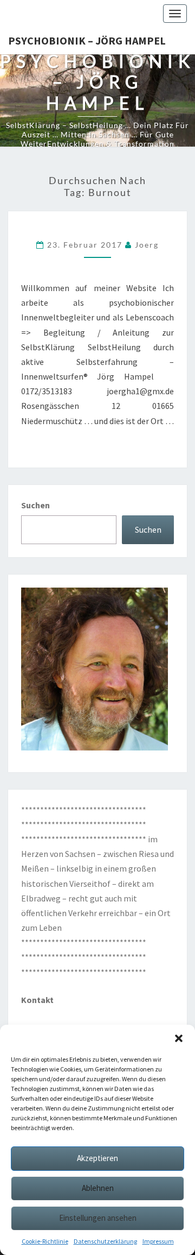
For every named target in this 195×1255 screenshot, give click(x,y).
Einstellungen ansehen (97, 1218)
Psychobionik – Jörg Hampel (87, 40)
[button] (178, 1038)
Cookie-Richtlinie (45, 1241)
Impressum (158, 1241)
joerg (147, 244)
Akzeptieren (97, 1158)
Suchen (35, 505)
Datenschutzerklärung (105, 1241)
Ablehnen (98, 1188)
